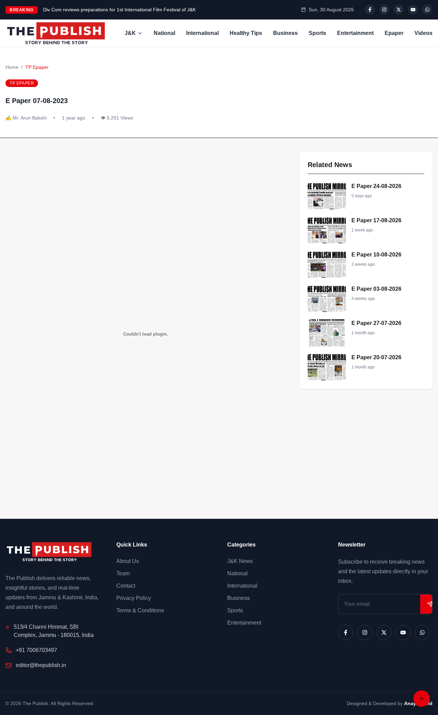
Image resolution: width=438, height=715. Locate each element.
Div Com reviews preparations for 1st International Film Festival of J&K (119, 9)
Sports (317, 33)
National (164, 33)
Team (123, 573)
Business (285, 33)
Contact (125, 586)
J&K (130, 33)
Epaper (394, 33)
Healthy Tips (246, 33)
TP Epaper (37, 67)
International (202, 33)
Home (11, 67)
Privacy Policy (133, 598)
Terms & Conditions (140, 610)
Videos (423, 33)
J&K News (240, 561)
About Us (127, 561)
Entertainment (355, 33)
